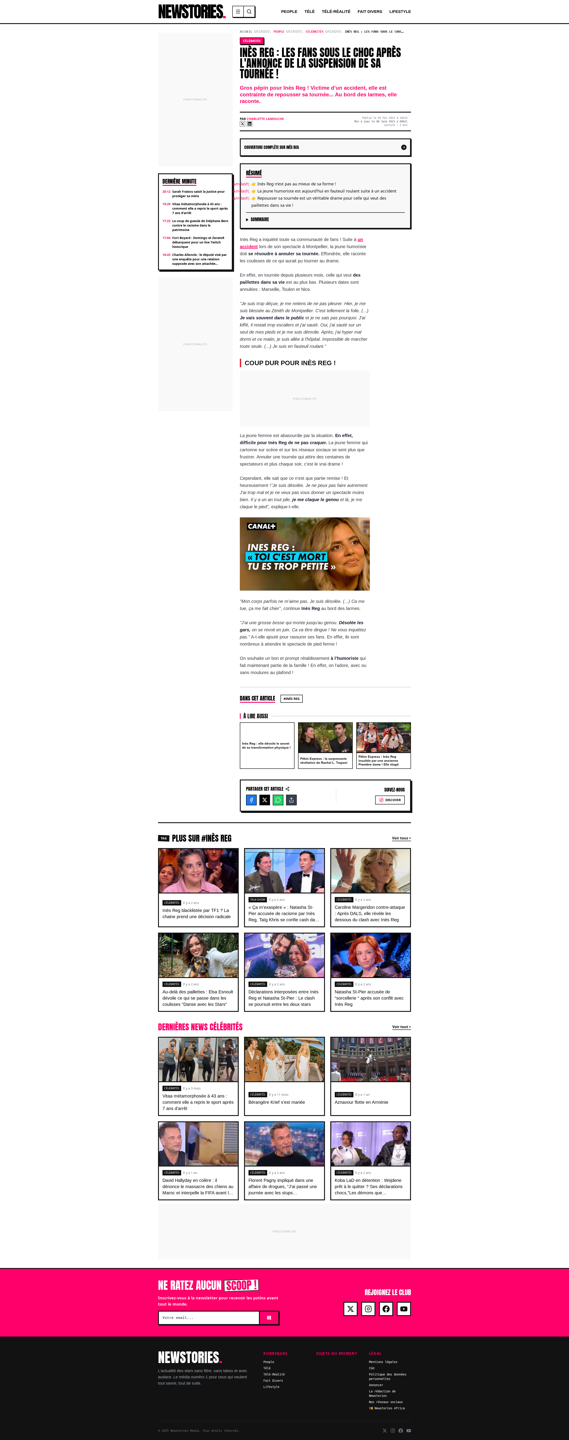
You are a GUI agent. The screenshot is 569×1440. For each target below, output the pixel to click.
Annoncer (376, 1385)
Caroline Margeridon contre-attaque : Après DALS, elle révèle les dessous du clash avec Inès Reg (370, 913)
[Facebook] (251, 800)
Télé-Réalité (336, 11)
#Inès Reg (292, 699)
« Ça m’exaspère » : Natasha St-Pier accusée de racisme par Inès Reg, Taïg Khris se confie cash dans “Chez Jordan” (284, 916)
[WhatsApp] (278, 800)
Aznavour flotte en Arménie (361, 1102)
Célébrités (314, 31)
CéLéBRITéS (171, 903)
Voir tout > (401, 1026)
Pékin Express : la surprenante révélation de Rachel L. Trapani (323, 760)
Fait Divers (370, 11)
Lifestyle (400, 11)
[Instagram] (368, 1309)
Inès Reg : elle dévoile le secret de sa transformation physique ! (266, 745)
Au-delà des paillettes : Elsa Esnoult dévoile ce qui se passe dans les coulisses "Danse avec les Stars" (197, 998)
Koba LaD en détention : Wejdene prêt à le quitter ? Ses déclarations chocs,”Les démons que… (369, 1186)
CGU (371, 1368)
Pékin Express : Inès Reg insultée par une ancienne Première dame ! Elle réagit (379, 760)
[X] (242, 123)
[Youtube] (404, 1309)
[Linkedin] (249, 123)
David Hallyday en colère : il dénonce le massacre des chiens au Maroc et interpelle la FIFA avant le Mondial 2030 (197, 1189)
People (289, 11)
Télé (310, 11)
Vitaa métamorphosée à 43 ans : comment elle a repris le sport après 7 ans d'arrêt (198, 1102)
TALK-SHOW (257, 899)
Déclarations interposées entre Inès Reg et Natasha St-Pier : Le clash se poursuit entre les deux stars (283, 998)
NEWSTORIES (191, 12)
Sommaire (260, 219)
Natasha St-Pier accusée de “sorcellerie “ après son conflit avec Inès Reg (369, 998)
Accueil (246, 31)
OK (269, 1317)
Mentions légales (383, 1362)
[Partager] (291, 800)
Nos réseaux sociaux (386, 1402)
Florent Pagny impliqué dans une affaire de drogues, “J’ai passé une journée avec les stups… (282, 1186)
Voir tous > (401, 838)
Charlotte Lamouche (265, 119)
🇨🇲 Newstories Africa (387, 1408)
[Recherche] (249, 11)
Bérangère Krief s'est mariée (276, 1102)
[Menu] (238, 11)
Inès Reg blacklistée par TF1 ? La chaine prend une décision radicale (196, 913)
